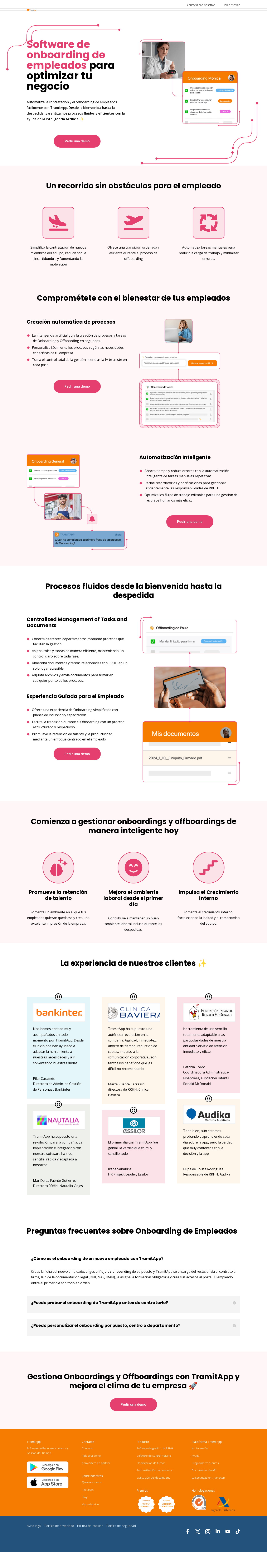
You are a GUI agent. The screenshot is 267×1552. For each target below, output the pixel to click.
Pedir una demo (77, 141)
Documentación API (204, 1470)
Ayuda (195, 1456)
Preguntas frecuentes (205, 1463)
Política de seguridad (121, 1526)
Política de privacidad (59, 1526)
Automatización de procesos (154, 1470)
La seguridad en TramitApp (208, 1477)
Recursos (87, 1490)
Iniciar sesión (232, 5)
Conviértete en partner (96, 1463)
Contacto (87, 1448)
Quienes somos (91, 1482)
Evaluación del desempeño (153, 1477)
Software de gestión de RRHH (155, 1448)
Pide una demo (91, 1456)
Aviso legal (34, 1526)
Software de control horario (154, 1456)
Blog (84, 1497)
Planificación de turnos (151, 1463)
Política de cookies (90, 1526)
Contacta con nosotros (201, 5)
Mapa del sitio (90, 1504)
